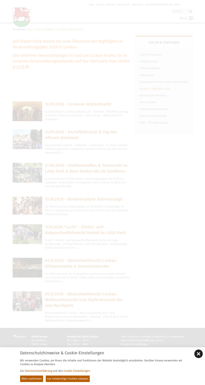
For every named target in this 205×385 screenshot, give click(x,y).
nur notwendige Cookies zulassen (67, 378)
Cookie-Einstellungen (77, 371)
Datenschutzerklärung (38, 371)
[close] (198, 354)
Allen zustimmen (31, 378)
